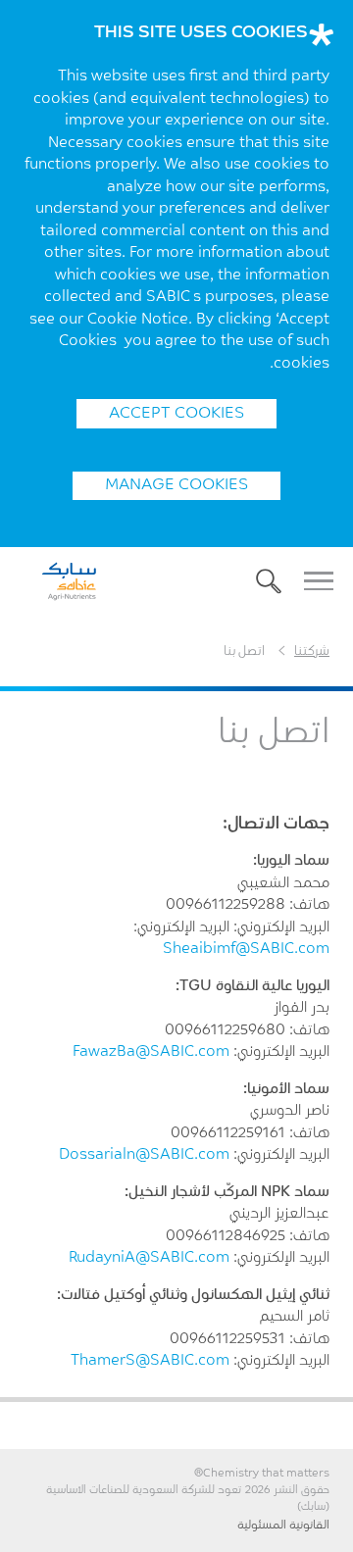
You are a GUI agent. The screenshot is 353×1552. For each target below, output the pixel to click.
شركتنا (311, 651)
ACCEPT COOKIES (176, 414)
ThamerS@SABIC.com (150, 1361)
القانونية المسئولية (283, 1525)
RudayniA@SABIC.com (149, 1258)
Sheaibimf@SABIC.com (246, 949)
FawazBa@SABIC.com (151, 1052)
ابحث (268, 581)
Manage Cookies (176, 485)
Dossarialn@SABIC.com (144, 1155)
